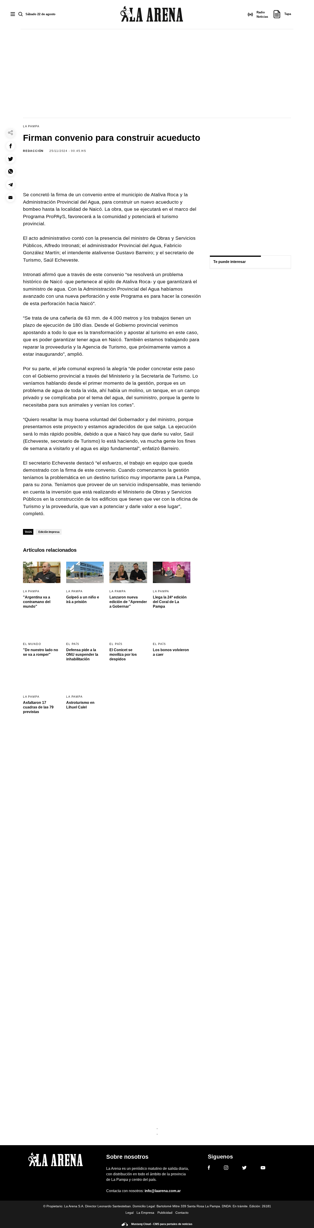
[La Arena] (151, 14)
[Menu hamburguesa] (12, 14)
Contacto (181, 1212)
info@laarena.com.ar (163, 1191)
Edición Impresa (49, 532)
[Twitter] (244, 1168)
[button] (10, 146)
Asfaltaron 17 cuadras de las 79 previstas (38, 707)
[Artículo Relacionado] (41, 572)
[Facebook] (209, 1168)
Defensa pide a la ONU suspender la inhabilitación (82, 654)
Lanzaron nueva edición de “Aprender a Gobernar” (128, 601)
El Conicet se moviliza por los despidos (123, 654)
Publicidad (164, 1212)
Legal (130, 1212)
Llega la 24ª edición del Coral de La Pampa (170, 601)
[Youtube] (263, 1168)
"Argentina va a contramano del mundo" (36, 601)
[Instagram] (226, 1168)
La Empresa (145, 1212)
